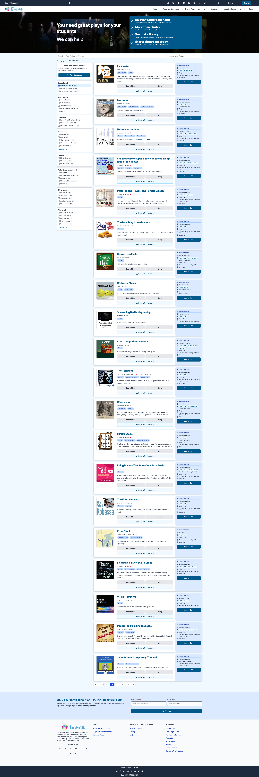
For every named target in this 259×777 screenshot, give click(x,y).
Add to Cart (188, 82)
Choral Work (121, 408)
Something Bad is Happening (134, 312)
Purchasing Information (175, 735)
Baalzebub (123, 100)
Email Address (173, 699)
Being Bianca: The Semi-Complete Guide (140, 465)
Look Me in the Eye (142, 140)
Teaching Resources (171, 9)
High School (68, 85)
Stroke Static (125, 433)
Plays (155, 9)
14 (123, 684)
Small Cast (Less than (69, 125)
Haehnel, (65, 224)
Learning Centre (230, 9)
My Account (126, 768)
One (64, 100)
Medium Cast (68, 123)
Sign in (230, 3)
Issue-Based (122, 72)
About (242, 9)
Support (214, 9)
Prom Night (123, 531)
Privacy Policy (171, 741)
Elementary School (69, 91)
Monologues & (69, 108)
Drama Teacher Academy (195, 9)
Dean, (66, 221)
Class (65, 192)
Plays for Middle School (102, 732)
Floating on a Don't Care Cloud (134, 562)
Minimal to (68, 181)
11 (106, 684)
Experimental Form (143, 440)
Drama (131, 72)
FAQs (132, 735)
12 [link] (112, 684)
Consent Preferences (174, 751)
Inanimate (123, 66)
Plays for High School (101, 728)
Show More (63, 149)
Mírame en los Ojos (128, 129)
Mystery (128, 506)
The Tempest (125, 370)
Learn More (130, 86)
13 (117, 684)
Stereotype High (127, 254)
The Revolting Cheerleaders (133, 222)
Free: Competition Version (132, 341)
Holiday (128, 168)
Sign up (247, 3)
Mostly (65, 158)
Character (67, 140)
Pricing (159, 86)
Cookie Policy (171, 748)
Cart (136, 768)
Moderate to (69, 175)
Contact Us (170, 728)
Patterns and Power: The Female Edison (140, 190)
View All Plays (98, 735)
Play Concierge (76, 75)
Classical (68, 143)
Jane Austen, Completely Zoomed (137, 657)
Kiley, (66, 218)
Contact (252, 9)
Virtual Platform (126, 596)
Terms (168, 745)
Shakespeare (137, 168)
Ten (65, 105)
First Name (136, 699)
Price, (66, 212)
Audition (67, 201)
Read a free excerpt (146, 91)
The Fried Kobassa (128, 499)
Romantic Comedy (136, 537)
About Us (169, 738)
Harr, (65, 215)
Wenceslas (123, 402)
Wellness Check (126, 283)
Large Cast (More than (70, 120)
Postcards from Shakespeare (134, 625)
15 (128, 684)
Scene (66, 195)
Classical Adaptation (147, 106)
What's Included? (136, 728)
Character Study (133, 106)
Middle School (68, 88)
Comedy (120, 168)
